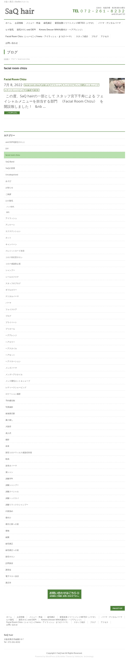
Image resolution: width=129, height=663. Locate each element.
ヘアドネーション (13, 361)
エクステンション (13, 231)
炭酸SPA (9, 479)
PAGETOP (118, 608)
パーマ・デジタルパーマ (111, 617)
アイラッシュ (56, 85)
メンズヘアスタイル (14, 374)
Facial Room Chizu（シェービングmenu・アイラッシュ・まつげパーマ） (37, 622)
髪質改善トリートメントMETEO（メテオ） (78, 617)
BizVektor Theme (64, 656)
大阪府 (28, 90)
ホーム (9, 617)
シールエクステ (12, 277)
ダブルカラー (11, 290)
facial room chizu (32, 85)
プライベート (11, 322)
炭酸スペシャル (12, 491)
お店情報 (20, 617)
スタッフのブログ (13, 283)
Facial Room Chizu (15, 79)
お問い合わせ (12, 625)
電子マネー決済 (12, 576)
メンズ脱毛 (10, 207)
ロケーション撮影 (13, 394)
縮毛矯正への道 (12, 550)
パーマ (8, 303)
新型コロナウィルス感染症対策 (19, 452)
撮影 (7, 440)
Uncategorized (12, 175)
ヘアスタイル (11, 348)
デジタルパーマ (12, 296)
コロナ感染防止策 (13, 264)
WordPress (50, 656)
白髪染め (9, 511)
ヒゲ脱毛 (10, 620)
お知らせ (45, 85)
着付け (8, 518)
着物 (7, 531)
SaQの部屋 (10, 168)
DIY (7, 149)
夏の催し (9, 420)
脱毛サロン (10, 557)
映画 (7, 459)
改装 (7, 446)
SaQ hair (61, 653)
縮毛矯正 (9, 544)
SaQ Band (10, 162)
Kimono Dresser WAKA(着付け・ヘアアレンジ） (61, 620)
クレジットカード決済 (15, 251)
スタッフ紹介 (79, 622)
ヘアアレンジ (11, 335)
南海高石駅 (10, 413)
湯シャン (9, 472)
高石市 (36, 90)
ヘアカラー (10, 342)
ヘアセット (10, 355)
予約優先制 (10, 401)
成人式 (8, 433)
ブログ (8, 316)
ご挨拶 (8, 194)
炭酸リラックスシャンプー (17, 505)
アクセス (104, 622)
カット (8, 238)
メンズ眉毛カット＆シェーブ (87, 85)
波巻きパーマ (11, 466)
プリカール (10, 329)
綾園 (7, 537)
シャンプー (10, 270)
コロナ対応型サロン (14, 257)
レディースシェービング (14, 90)
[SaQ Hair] (19, 12)
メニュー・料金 (35, 617)
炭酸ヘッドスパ (12, 498)
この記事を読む (11, 113)
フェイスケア (68, 85)
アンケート (10, 225)
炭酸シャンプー (12, 485)
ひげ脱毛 (9, 201)
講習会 (8, 570)
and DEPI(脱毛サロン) (15, 142)
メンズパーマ (11, 368)
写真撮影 (9, 407)
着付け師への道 (12, 524)
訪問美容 (9, 563)
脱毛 (7, 212)
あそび (8, 181)
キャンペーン (11, 244)
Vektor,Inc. (79, 656)
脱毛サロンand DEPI (27, 620)
